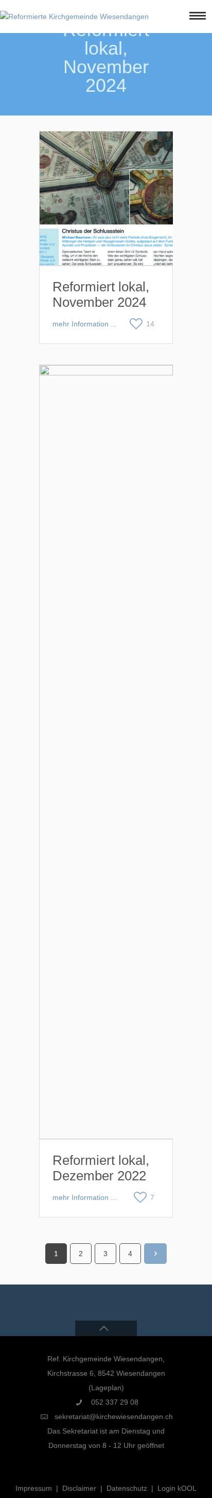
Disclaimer (79, 1488)
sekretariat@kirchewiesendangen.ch (114, 1416)
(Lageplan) (106, 1388)
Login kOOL (177, 1488)
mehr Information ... (84, 324)
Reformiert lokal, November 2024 (100, 294)
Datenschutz (127, 1488)
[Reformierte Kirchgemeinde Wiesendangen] (74, 16)
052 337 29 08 (113, 1402)
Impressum (33, 1488)
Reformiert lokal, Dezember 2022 (100, 1168)
